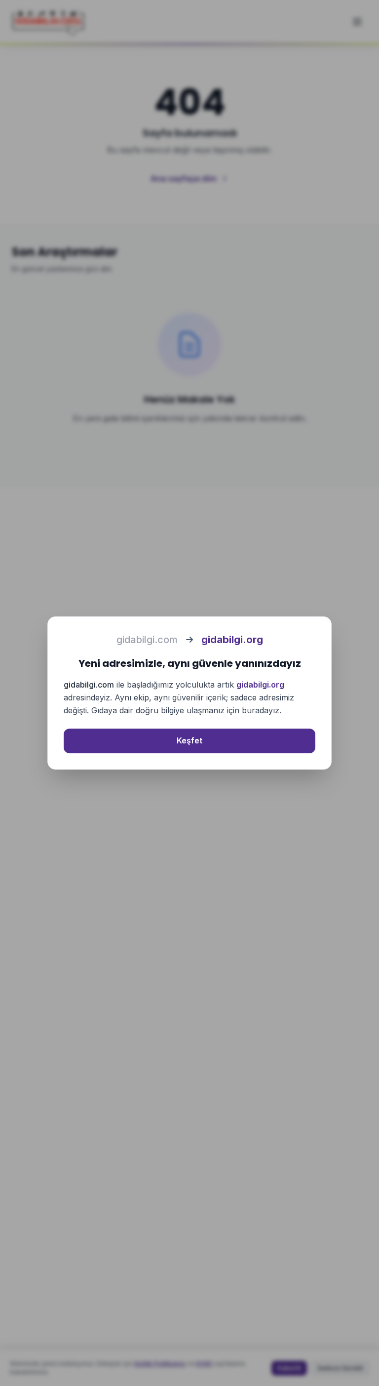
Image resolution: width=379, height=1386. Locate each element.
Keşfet (189, 740)
